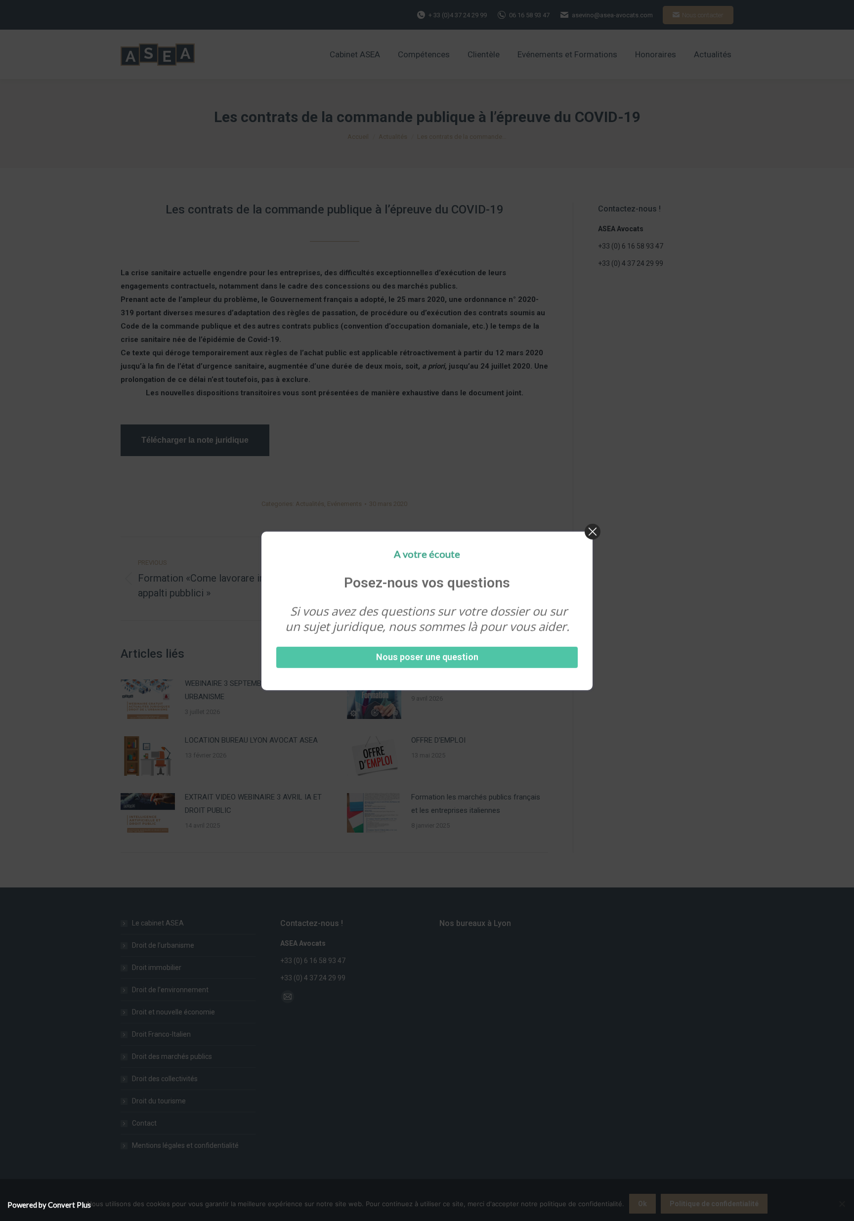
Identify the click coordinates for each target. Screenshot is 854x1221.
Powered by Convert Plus (49, 1204)
